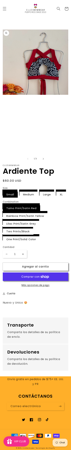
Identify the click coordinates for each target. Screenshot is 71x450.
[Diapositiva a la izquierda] (28, 159)
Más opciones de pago (36, 285)
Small (10, 194)
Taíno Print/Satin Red (21, 208)
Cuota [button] (11, 293)
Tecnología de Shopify (45, 448)
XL (61, 194)
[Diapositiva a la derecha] (43, 159)
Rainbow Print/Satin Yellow (25, 216)
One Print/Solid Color (21, 239)
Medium (28, 194)
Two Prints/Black (18, 231)
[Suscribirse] (60, 406)
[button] (4, 9)
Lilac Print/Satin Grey (21, 223)
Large (47, 194)
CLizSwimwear (28, 448)
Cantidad (8, 247)
